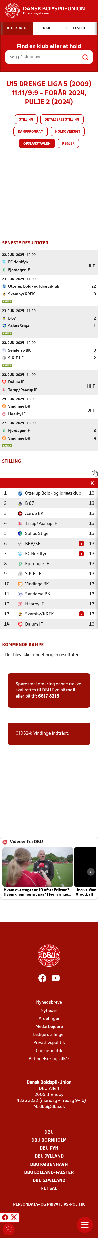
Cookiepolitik (49, 1051)
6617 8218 (48, 696)
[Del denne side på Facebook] (5, 1218)
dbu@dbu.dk (52, 1107)
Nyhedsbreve (49, 1002)
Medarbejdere (49, 1027)
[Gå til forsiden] (42, 10)
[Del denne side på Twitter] (14, 1218)
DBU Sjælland (49, 1181)
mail (70, 690)
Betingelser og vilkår (49, 1059)
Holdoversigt (67, 131)
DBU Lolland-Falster (49, 1173)
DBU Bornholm (49, 1140)
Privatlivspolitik (49, 1043)
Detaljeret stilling (62, 119)
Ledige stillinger (49, 1035)
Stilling (26, 119)
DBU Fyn (49, 1148)
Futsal (49, 1189)
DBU (49, 1132)
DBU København (49, 1165)
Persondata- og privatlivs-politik (49, 1204)
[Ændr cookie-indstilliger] (9, 1229)
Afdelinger (49, 1019)
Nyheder (49, 1011)
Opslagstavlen (37, 143)
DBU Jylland (49, 1156)
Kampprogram (30, 131)
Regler (68, 143)
